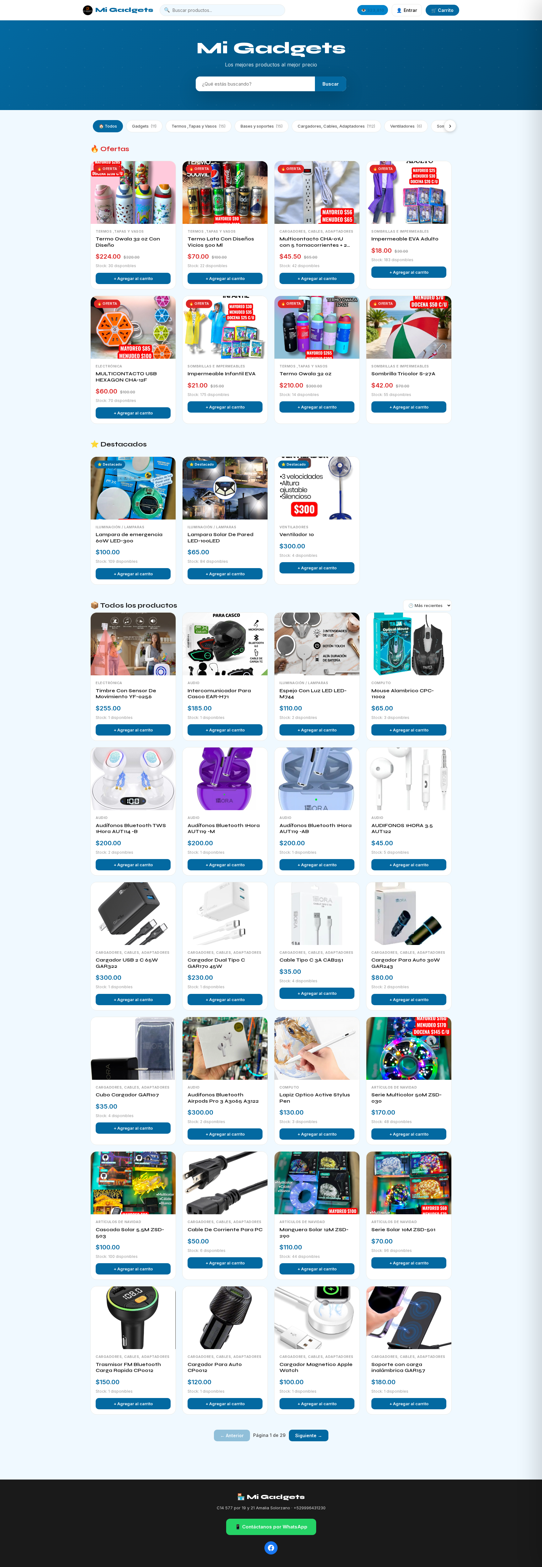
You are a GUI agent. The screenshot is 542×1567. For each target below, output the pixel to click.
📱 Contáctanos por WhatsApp (271, 1527)
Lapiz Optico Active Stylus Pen (314, 1098)
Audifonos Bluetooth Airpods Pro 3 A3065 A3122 (223, 1098)
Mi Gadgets (124, 10)
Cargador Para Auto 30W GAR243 (405, 963)
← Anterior (232, 1435)
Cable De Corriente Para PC (225, 1229)
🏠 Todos (108, 126)
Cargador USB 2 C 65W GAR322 (127, 963)
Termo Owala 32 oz (305, 374)
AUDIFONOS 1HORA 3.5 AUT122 (402, 829)
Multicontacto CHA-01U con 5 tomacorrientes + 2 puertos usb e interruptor (313, 242)
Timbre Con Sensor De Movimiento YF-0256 (126, 694)
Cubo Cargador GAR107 (127, 1095)
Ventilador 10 (296, 534)
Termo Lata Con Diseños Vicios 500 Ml (221, 242)
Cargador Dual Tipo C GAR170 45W (216, 963)
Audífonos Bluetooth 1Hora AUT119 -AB (315, 829)
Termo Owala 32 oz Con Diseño (128, 242)
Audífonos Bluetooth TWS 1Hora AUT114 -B (131, 829)
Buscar (330, 84)
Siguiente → (308, 1435)
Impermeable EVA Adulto (404, 239)
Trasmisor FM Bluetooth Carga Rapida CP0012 (128, 1368)
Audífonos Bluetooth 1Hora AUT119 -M (224, 829)
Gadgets (144, 126)
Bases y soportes (262, 126)
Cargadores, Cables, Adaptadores (336, 126)
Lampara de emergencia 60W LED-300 (129, 538)
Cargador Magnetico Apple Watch (316, 1368)
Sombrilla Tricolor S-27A (403, 374)
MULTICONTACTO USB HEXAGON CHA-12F (126, 377)
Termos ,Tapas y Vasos (199, 126)
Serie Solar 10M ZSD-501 (403, 1229)
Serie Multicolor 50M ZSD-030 (406, 1098)
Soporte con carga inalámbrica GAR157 (398, 1368)
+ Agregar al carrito (133, 278)
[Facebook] (271, 1547)
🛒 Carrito (442, 10)
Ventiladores (406, 126)
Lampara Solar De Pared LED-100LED (220, 538)
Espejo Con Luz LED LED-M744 (313, 694)
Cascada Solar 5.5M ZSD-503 (130, 1233)
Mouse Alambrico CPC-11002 (402, 694)
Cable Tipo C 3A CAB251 (311, 960)
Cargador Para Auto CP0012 (215, 1368)
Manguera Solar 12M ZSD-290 (313, 1233)
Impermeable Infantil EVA (222, 374)
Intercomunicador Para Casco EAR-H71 (219, 694)
